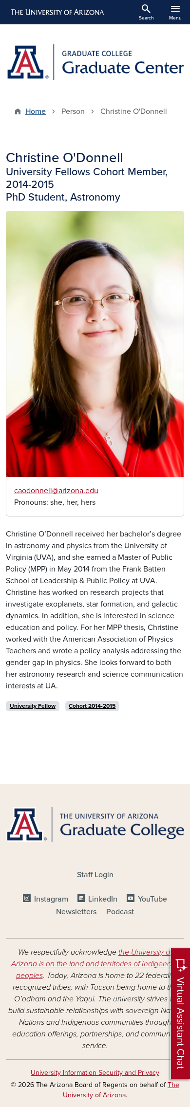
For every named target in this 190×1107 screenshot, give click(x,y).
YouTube (152, 899)
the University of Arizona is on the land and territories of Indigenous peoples (95, 963)
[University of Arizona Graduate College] (95, 824)
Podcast (120, 912)
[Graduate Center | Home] (95, 62)
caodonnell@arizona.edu (56, 491)
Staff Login (95, 875)
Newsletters (76, 912)
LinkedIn (102, 899)
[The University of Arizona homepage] (57, 12)
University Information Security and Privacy (95, 1073)
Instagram (51, 899)
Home (35, 111)
